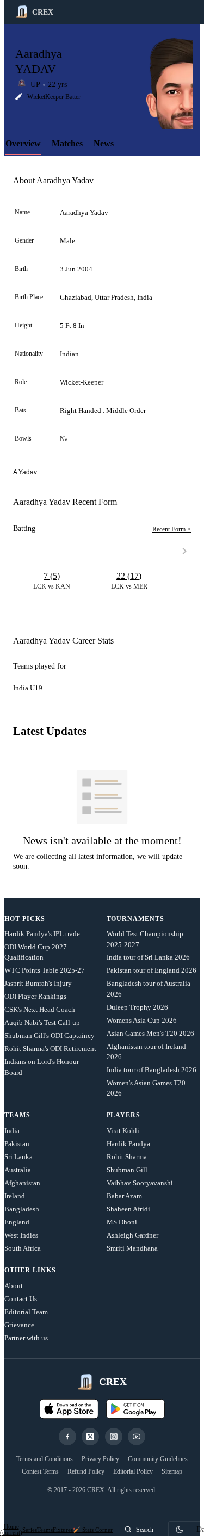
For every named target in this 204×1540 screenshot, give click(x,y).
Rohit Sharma (127, 1157)
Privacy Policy (100, 1459)
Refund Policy (85, 1471)
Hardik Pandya (128, 1144)
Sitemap (172, 1471)
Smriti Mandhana (132, 1248)
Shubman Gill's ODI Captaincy (49, 1035)
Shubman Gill (127, 1170)
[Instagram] (113, 1436)
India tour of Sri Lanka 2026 (148, 957)
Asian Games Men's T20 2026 (150, 1033)
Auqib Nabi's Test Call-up (42, 1022)
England (16, 1222)
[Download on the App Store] (69, 1409)
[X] (90, 1436)
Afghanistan (22, 1183)
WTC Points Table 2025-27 (44, 970)
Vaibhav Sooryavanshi (140, 1183)
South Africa (22, 1248)
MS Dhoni (122, 1222)
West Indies (21, 1235)
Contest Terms (40, 1471)
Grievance (19, 1325)
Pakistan (16, 1144)
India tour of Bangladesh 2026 (151, 1070)
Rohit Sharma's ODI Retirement (50, 1048)
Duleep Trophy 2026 (137, 1007)
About (13, 1286)
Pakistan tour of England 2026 (151, 970)
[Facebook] (67, 1436)
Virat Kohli (123, 1131)
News (104, 143)
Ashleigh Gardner (132, 1235)
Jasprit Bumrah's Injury (38, 983)
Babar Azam (124, 1196)
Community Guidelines (158, 1459)
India (12, 1131)
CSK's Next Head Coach (39, 1009)
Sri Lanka (18, 1157)
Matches (67, 143)
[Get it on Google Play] (135, 1409)
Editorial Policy (133, 1471)
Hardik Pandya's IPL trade (42, 934)
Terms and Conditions (44, 1459)
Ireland (14, 1196)
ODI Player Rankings (35, 996)
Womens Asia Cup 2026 (142, 1020)
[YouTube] (136, 1436)
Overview (23, 143)
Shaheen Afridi (128, 1209)
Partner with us (26, 1338)
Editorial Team (26, 1312)
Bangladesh (21, 1209)
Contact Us (20, 1299)
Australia (17, 1170)
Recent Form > (171, 529)
